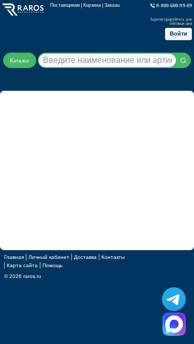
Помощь (52, 265)
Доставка (85, 257)
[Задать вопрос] (174, 324)
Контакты (113, 257)
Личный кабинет (48, 257)
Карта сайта (22, 265)
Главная (14, 257)
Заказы (112, 5)
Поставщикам (65, 5)
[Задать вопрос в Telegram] (174, 299)
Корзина (92, 5)
